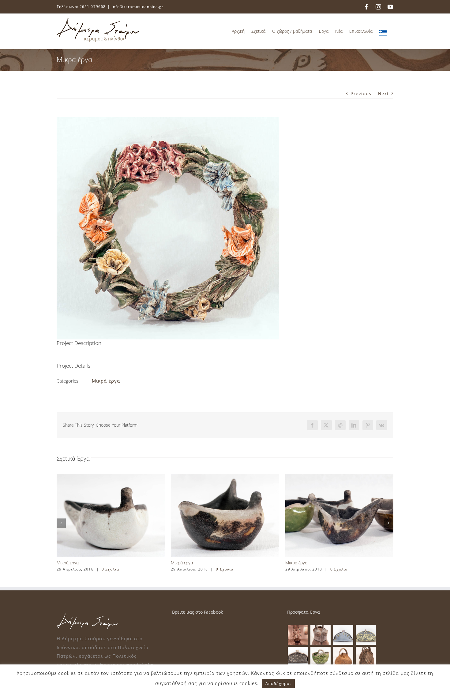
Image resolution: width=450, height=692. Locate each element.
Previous (361, 93)
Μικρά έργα (106, 381)
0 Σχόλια (110, 569)
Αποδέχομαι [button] (278, 683)
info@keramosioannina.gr (137, 6)
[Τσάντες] (320, 635)
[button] (61, 523)
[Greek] (383, 31)
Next (383, 93)
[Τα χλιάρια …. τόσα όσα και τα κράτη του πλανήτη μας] (297, 635)
